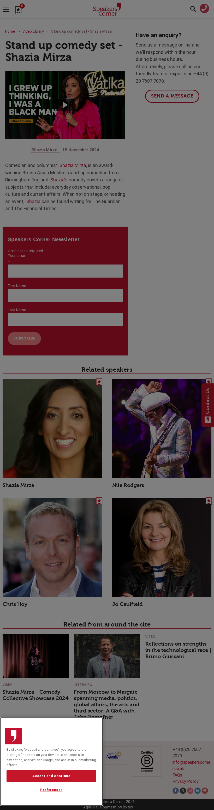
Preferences (51, 790)
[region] (51, 761)
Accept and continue (51, 776)
